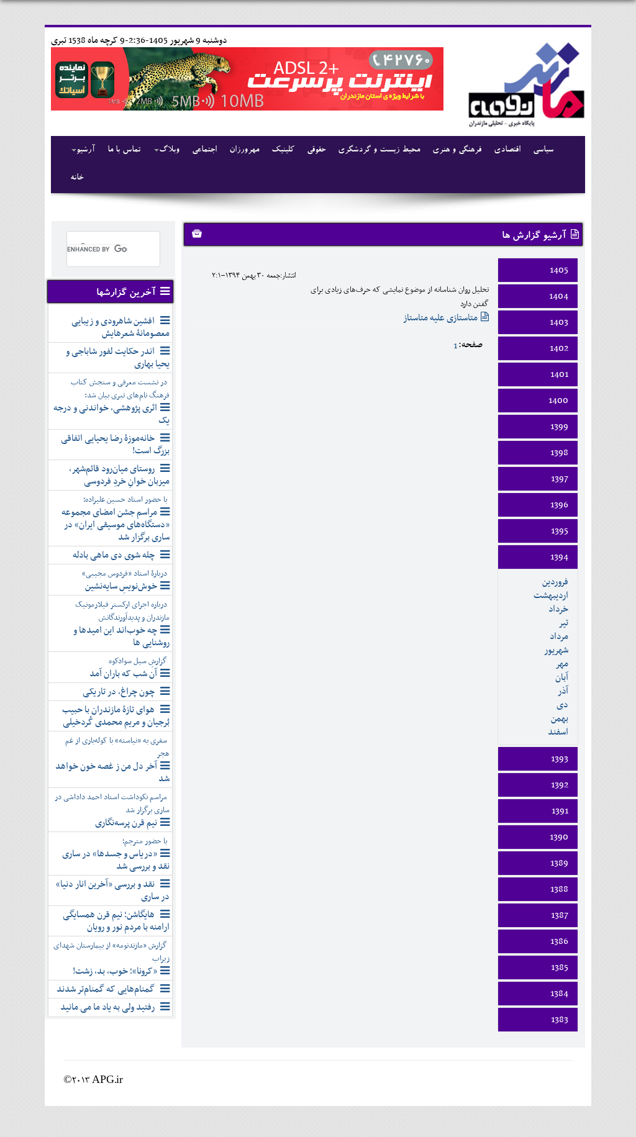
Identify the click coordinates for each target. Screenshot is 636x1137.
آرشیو (85, 150)
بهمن (559, 718)
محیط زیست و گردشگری (379, 150)
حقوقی (316, 150)
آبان (561, 677)
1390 (559, 837)
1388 (559, 889)
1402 (559, 348)
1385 (559, 967)
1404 (558, 296)
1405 (559, 270)
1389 (559, 863)
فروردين (555, 582)
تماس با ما (123, 150)
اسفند (558, 732)
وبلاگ (169, 150)
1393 (559, 759)
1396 (559, 505)
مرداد (559, 636)
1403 (559, 322)
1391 (560, 811)
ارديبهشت (551, 595)
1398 (559, 453)
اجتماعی (204, 150)
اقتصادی (507, 150)
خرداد (558, 609)
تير (563, 623)
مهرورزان (244, 150)
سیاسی (543, 150)
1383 (559, 1020)
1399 (559, 427)
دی (562, 705)
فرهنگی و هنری (456, 150)
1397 (559, 479)
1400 (558, 400)
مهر (561, 664)
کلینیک (282, 150)
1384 (559, 993)
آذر (563, 691)
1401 (559, 374)
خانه (76, 178)
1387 (559, 915)
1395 (559, 531)
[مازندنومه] (524, 83)
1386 (559, 941)
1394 (559, 557)
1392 (559, 785)
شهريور (556, 650)
